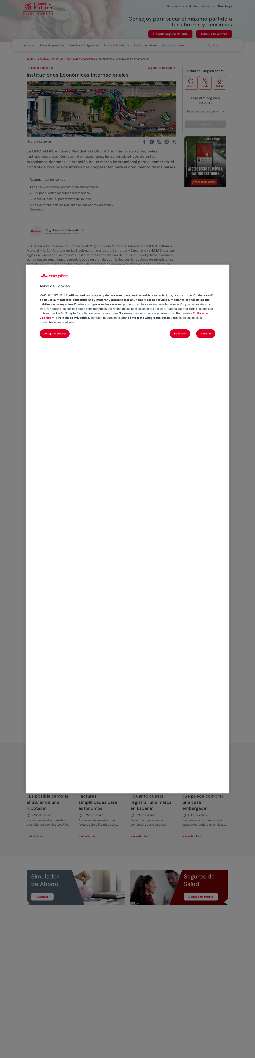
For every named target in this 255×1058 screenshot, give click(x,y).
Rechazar (180, 333)
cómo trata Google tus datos (149, 318)
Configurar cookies (55, 333)
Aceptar (206, 333)
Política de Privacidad (73, 318)
